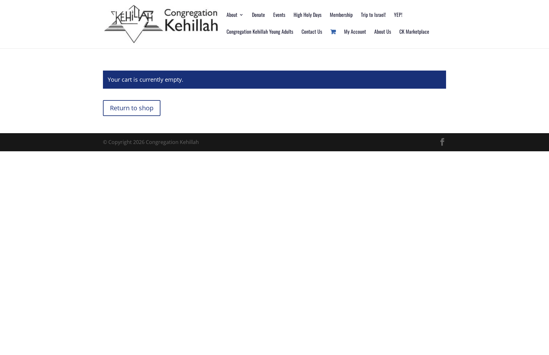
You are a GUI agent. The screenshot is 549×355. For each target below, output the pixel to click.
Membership (341, 15)
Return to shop (131, 108)
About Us (382, 32)
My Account (355, 32)
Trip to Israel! (373, 15)
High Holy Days (308, 15)
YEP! (398, 15)
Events (279, 15)
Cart (333, 39)
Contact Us (312, 32)
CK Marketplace (414, 32)
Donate (258, 15)
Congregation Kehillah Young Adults (260, 32)
